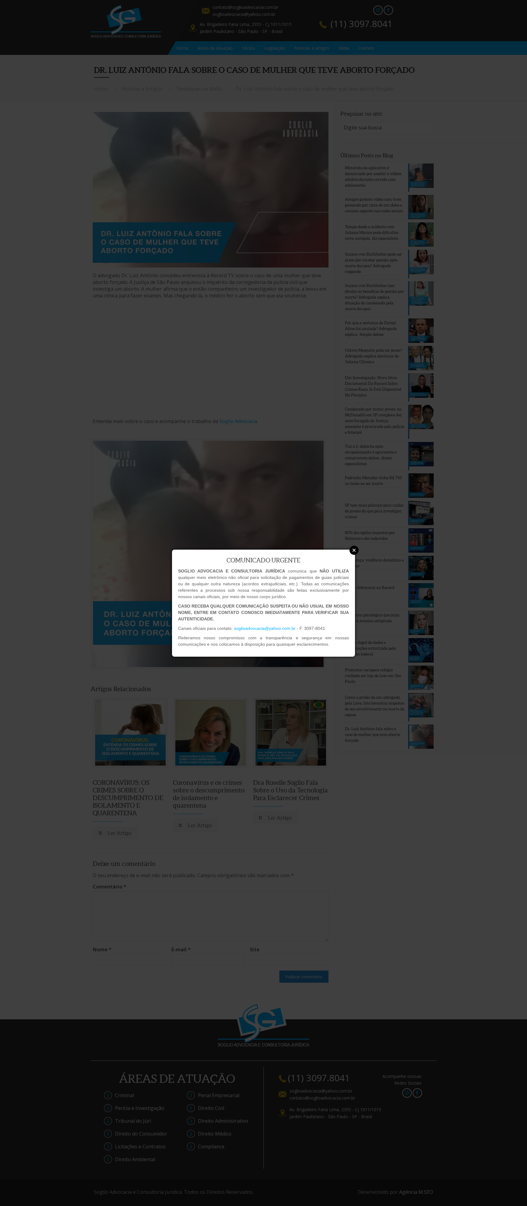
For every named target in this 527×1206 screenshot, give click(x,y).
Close (354, 550)
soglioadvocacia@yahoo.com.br (265, 628)
